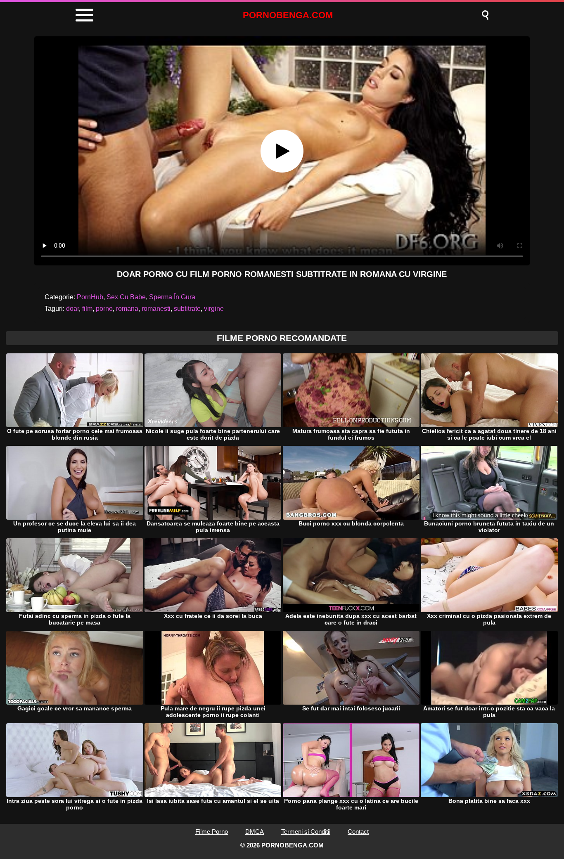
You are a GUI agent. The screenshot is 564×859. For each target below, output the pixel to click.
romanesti (156, 308)
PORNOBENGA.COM (288, 15)
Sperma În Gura (172, 297)
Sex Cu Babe (126, 297)
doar (72, 308)
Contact (358, 831)
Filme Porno (211, 831)
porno (104, 308)
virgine (214, 308)
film (87, 308)
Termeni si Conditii (305, 831)
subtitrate (187, 308)
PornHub (90, 297)
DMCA (254, 831)
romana (127, 308)
